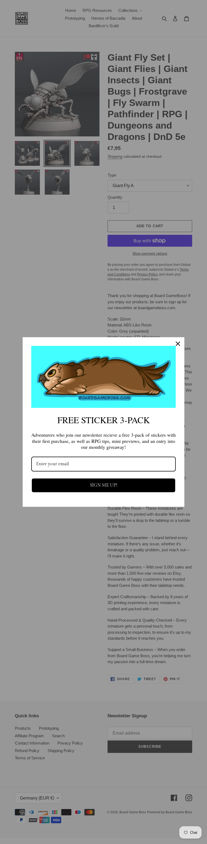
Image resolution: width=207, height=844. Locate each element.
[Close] (177, 343)
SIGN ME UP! (103, 485)
